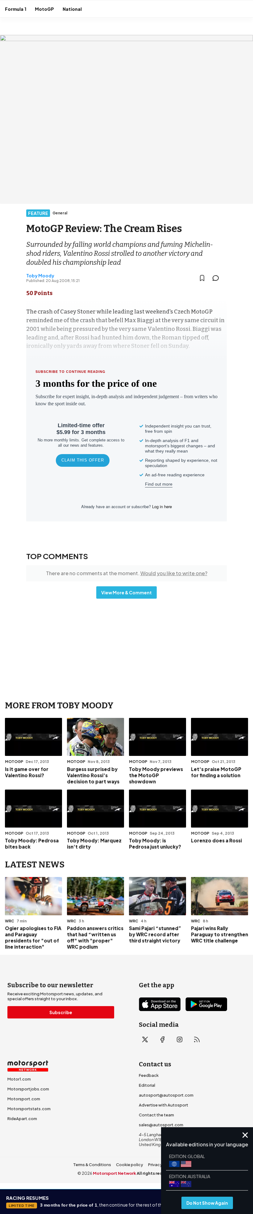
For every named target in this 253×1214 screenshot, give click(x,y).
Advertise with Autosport (163, 1104)
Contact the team (156, 1114)
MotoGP (44, 9)
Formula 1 (15, 9)
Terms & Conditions (92, 1164)
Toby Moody (40, 275)
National (72, 9)
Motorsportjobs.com (28, 1088)
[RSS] (197, 1039)
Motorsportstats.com (29, 1108)
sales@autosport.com (161, 1124)
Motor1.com (19, 1079)
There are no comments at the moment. (126, 573)
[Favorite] (202, 278)
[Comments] (217, 278)
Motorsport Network (114, 1173)
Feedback (149, 1075)
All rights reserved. (156, 1173)
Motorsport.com (23, 1098)
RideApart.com (22, 1118)
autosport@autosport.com (166, 1095)
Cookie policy (129, 1164)
